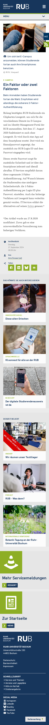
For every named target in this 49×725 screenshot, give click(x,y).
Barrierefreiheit (10, 663)
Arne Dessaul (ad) (15, 258)
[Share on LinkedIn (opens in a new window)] (19, 268)
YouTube (10, 713)
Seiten (31, 206)
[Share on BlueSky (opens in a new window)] (26, 268)
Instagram (11, 700)
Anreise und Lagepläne (15, 683)
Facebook (11, 710)
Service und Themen (14, 680)
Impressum (8, 666)
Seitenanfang (35, 719)
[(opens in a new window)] (21, 6)
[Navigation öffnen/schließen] (44, 7)
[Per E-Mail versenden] (34, 268)
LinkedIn (10, 703)
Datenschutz (9, 660)
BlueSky (10, 706)
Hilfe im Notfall (12, 686)
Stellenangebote (13, 689)
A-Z (46, 36)
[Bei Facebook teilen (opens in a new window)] (11, 268)
